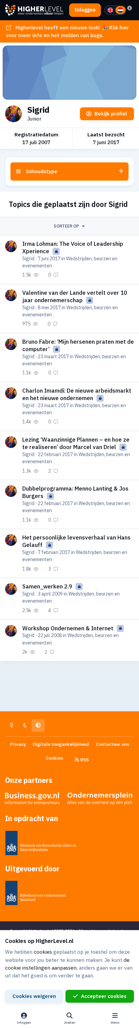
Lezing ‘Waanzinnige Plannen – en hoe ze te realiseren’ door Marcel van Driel (76, 443)
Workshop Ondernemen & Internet (68, 628)
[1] (110, 10)
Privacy (18, 744)
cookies (43, 951)
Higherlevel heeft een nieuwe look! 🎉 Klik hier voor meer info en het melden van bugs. (67, 31)
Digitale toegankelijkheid (61, 744)
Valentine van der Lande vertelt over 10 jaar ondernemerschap (74, 296)
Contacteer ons (112, 744)
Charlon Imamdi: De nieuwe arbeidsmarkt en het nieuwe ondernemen (76, 394)
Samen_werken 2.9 (48, 586)
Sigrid (28, 259)
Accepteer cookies (104, 996)
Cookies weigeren (34, 996)
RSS (84, 760)
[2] (120, 10)
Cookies (54, 758)
